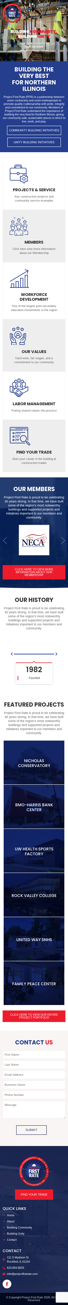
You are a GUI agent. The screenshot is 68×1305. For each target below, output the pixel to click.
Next (64, 39)
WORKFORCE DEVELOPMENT (34, 297)
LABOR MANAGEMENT (34, 404)
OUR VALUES (34, 351)
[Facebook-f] (7, 1284)
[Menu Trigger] (62, 12)
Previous (3, 39)
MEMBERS (34, 242)
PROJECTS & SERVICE (34, 190)
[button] (5, 540)
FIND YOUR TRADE (34, 452)
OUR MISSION (34, 46)
